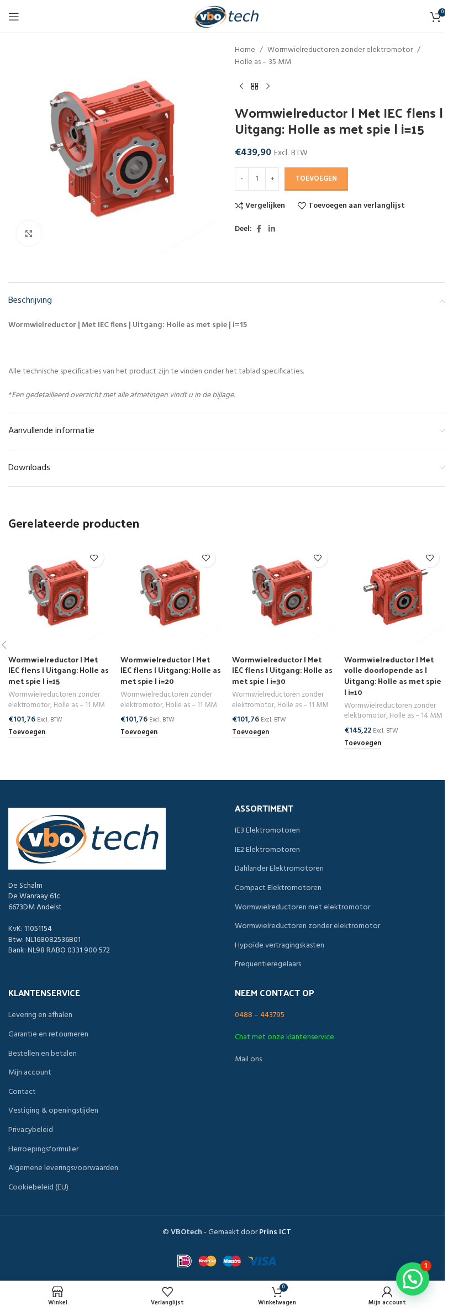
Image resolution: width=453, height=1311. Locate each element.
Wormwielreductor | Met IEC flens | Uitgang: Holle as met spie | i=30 (282, 670)
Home (245, 50)
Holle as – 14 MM (415, 716)
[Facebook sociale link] (258, 230)
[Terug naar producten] (254, 86)
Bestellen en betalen (42, 1054)
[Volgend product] (268, 86)
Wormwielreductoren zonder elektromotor (340, 50)
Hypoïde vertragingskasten (279, 945)
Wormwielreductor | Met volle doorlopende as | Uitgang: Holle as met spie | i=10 (392, 675)
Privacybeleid (30, 1130)
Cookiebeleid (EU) (38, 1187)
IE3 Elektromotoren (267, 830)
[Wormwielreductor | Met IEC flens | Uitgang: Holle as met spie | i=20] (171, 593)
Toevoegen (316, 179)
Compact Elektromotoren (278, 888)
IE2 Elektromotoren (267, 850)
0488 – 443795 (260, 1015)
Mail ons (248, 1059)
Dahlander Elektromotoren (279, 869)
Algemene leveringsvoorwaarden (63, 1168)
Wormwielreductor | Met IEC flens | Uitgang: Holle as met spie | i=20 (170, 670)
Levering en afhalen (40, 1015)
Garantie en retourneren (48, 1034)
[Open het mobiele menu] (14, 17)
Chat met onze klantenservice (284, 1037)
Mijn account (29, 1072)
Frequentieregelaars (268, 964)
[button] (26, 733)
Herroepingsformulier (43, 1149)
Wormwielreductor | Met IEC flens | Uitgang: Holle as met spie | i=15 (58, 670)
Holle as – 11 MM (79, 705)
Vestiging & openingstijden (53, 1111)
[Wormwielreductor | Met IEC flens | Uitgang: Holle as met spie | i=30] (282, 593)
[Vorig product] (241, 86)
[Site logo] (226, 16)
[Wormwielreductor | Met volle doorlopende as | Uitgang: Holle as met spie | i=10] (394, 593)
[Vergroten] (29, 233)
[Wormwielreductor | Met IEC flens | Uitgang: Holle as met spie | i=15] (58, 593)
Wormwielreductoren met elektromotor (302, 907)
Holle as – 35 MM (263, 62)
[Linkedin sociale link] (271, 230)
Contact (22, 1092)
